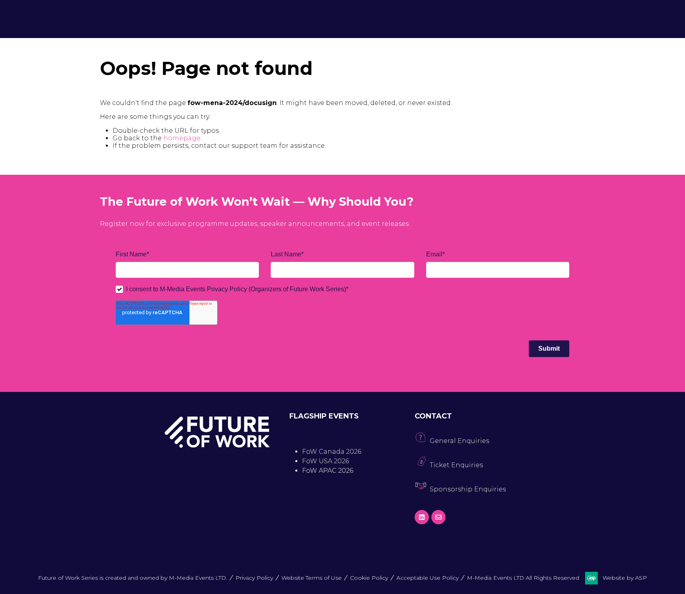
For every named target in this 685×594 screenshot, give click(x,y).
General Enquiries (459, 441)
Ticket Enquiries (456, 465)
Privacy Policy (254, 577)
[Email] (438, 517)
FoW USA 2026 (325, 461)
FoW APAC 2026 (327, 470)
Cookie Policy (369, 577)
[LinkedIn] (422, 517)
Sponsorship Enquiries (468, 489)
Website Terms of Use (311, 577)
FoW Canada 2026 (331, 451)
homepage (182, 138)
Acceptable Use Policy (427, 577)
